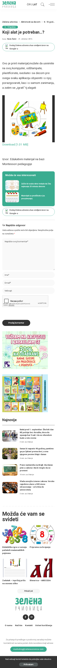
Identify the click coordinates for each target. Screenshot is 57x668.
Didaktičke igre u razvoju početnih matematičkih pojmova (14, 550)
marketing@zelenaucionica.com (28, 649)
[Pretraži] (42, 4)
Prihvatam (28, 664)
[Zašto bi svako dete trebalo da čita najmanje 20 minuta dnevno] (28, 185)
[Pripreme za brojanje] (42, 534)
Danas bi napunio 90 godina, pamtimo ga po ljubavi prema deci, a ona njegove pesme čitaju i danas (37, 451)
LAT (35, 4)
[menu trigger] (51, 4)
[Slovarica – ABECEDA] (42, 568)
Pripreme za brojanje (40, 547)
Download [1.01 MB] (15, 144)
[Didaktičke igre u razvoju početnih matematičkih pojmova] (15, 534)
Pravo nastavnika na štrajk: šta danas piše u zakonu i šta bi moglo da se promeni (36, 468)
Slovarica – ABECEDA (40, 580)
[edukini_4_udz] (25, 393)
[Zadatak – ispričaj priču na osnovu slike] (15, 568)
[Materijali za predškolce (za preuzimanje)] (28, 197)
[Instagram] (31, 617)
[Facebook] (25, 617)
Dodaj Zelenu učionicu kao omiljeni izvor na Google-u (28, 47)
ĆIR (29, 4)
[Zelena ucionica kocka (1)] (25, 350)
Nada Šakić (11, 39)
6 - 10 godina (10, 27)
